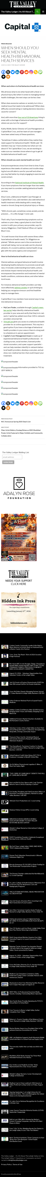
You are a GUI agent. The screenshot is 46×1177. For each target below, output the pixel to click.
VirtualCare (8, 321)
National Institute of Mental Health (29, 182)
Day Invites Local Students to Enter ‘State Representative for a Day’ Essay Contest (23, 1066)
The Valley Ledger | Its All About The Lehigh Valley (18, 11)
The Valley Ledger (18, 65)
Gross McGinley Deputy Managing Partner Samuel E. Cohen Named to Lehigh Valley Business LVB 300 (26, 692)
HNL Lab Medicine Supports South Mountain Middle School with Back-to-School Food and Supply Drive (26, 1038)
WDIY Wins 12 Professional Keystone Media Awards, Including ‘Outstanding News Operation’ (25, 993)
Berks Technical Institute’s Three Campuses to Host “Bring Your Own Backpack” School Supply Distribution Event (26, 1139)
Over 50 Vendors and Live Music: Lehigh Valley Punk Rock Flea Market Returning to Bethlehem (27, 929)
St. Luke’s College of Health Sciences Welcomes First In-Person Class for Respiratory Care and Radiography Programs (27, 884)
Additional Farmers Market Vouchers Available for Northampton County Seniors (26, 720)
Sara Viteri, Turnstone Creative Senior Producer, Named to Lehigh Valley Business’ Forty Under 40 (26, 911)
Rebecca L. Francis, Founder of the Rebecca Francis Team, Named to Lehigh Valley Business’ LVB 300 (26, 1020)
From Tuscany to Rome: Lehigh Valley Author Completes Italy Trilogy (24, 1011)
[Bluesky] (13, 72)
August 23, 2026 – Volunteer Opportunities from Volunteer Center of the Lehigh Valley (25, 674)
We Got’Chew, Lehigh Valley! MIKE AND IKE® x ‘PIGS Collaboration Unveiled (25, 847)
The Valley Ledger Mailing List (15, 452)
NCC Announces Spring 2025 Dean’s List (16, 420)
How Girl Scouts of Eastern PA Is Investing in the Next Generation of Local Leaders (25, 902)
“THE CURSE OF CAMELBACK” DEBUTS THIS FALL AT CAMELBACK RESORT (27, 774)
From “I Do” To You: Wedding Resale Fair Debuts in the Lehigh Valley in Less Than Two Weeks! (26, 1129)
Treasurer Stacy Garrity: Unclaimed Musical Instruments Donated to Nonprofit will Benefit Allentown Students (24, 739)
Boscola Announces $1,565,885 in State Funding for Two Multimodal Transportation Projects (26, 865)
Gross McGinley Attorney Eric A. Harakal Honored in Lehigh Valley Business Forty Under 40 (26, 965)
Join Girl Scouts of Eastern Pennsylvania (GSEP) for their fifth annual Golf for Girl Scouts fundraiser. (26, 683)
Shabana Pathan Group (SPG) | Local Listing (24, 810)
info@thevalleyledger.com (17, 1160)
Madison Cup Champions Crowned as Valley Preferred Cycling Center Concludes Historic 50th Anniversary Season (26, 975)
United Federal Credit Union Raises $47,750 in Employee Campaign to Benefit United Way (25, 756)
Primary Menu (43, 11)
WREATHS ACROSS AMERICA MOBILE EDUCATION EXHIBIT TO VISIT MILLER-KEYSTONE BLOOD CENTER (23, 820)
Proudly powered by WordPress (11, 1174)
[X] (8, 72)
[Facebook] (3, 72)
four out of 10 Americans (28, 117)
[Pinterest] (22, 72)
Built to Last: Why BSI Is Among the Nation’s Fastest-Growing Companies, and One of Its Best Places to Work (25, 1121)
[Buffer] (3, 77)
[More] (8, 77)
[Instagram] (31, 72)
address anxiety (21, 287)
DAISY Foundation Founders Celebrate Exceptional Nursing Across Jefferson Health (26, 838)
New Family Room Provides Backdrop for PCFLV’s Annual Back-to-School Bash (26, 1002)
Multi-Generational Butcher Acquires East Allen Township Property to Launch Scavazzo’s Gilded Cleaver (25, 939)
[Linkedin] (17, 72)
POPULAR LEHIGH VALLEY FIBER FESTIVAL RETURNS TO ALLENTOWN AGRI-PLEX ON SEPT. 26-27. (26, 921)
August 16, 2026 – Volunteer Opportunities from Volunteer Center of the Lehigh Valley (25, 956)
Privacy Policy (6, 1164)
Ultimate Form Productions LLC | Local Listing (24, 801)
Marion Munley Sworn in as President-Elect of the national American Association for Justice (26, 1029)
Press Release (6, 44)
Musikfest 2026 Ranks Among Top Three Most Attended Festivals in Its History (25, 1056)
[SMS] (40, 72)
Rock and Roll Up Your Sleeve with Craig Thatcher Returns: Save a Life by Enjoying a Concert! (26, 783)
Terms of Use (17, 1164)
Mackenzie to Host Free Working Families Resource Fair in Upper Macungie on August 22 (26, 984)
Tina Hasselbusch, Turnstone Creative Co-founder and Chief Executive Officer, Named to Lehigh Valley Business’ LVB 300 (26, 748)
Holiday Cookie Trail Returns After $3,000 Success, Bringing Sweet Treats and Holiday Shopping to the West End (26, 711)
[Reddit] (26, 72)
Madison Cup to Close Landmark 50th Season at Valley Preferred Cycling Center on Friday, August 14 (26, 1084)
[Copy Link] (36, 72)
